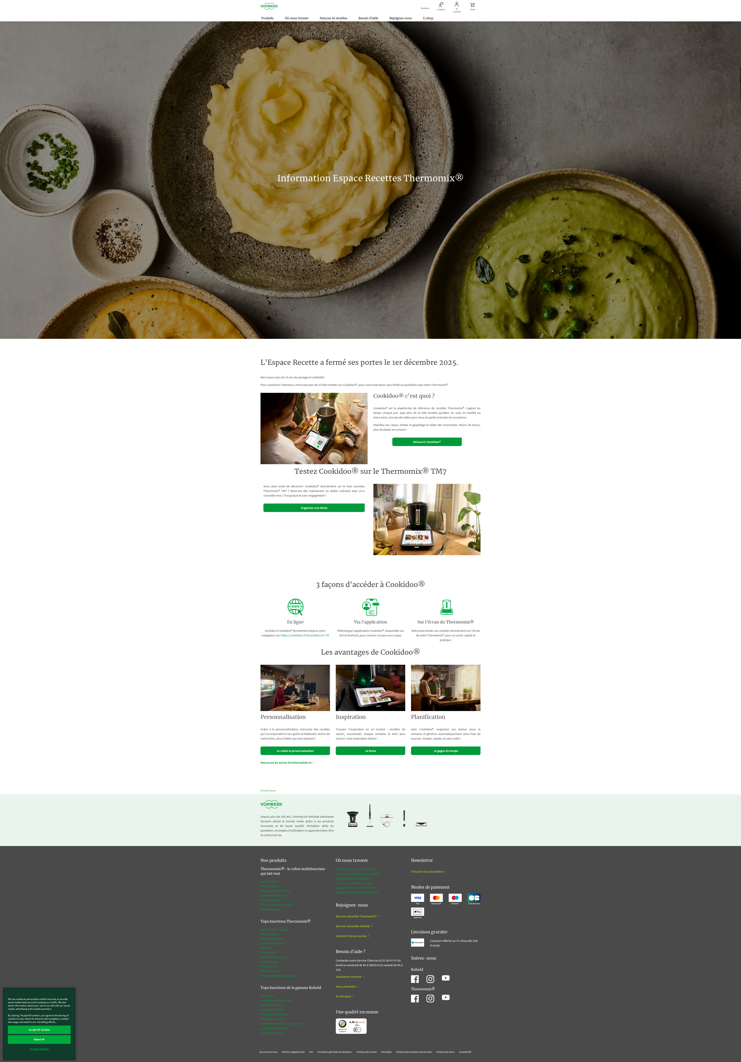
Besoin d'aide (369, 18)
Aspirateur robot (271, 1019)
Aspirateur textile (272, 1009)
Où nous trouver (297, 18)
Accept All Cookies (39, 1029)
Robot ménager (271, 909)
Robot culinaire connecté (277, 905)
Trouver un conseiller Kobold (354, 883)
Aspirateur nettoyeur (274, 1028)
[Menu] (364, 1020)
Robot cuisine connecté (276, 891)
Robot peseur (269, 962)
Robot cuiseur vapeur (274, 929)
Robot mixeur (269, 952)
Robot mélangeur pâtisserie (278, 976)
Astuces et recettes (334, 18)
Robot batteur (270, 934)
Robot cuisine (269, 881)
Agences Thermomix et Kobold (355, 888)
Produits (267, 18)
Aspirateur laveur (272, 1005)
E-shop (428, 18)
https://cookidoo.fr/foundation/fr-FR (305, 635)
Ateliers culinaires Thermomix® (356, 869)
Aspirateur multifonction (277, 1000)
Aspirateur (267, 996)
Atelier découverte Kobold (353, 878)
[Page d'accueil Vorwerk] (269, 7)
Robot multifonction (274, 895)
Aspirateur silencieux (274, 1014)
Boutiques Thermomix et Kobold (357, 892)
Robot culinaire (270, 900)
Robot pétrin (269, 966)
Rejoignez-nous (401, 18)
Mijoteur (266, 948)
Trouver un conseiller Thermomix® (358, 874)
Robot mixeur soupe (274, 957)
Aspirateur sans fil (272, 1033)
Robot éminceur (271, 971)
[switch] (357, 1029)
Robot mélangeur (272, 939)
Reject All (39, 1039)
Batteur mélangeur (273, 943)
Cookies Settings (39, 1049)
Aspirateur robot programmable (281, 1023)
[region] (39, 1024)
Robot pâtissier (270, 886)
